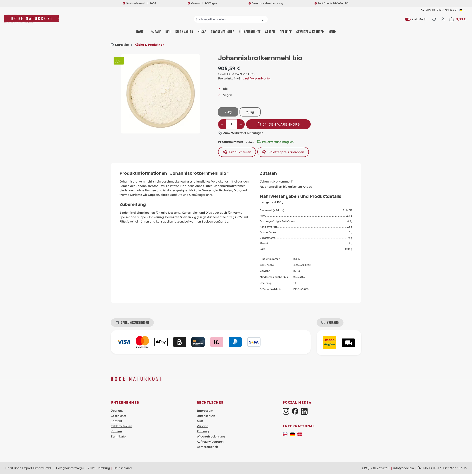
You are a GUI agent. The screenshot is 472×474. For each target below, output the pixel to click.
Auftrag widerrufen (210, 441)
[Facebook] (295, 411)
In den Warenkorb (281, 124)
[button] (285, 434)
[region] (160, 93)
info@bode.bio (403, 468)
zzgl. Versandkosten (257, 78)
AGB (200, 421)
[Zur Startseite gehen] (31, 18)
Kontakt (116, 421)
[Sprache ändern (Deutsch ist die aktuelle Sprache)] (462, 10)
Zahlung (203, 431)
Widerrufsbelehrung (211, 436)
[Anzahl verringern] (222, 124)
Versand (202, 426)
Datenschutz (206, 416)
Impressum (205, 410)
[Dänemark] (299, 434)
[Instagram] (286, 411)
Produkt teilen (240, 152)
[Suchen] (263, 19)
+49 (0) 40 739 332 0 (376, 468)
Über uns (117, 410)
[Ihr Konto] (442, 19)
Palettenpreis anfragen (286, 152)
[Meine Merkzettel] (433, 19)
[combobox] (231, 19)
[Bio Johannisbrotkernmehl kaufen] (160, 93)
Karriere (116, 431)
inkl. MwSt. (415, 19)
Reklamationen (121, 426)
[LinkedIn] (304, 411)
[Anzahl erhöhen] (241, 124)
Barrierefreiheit (207, 447)
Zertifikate (118, 436)
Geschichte (118, 416)
